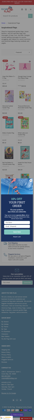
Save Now (17, 232)
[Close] (31, 180)
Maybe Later (17, 236)
